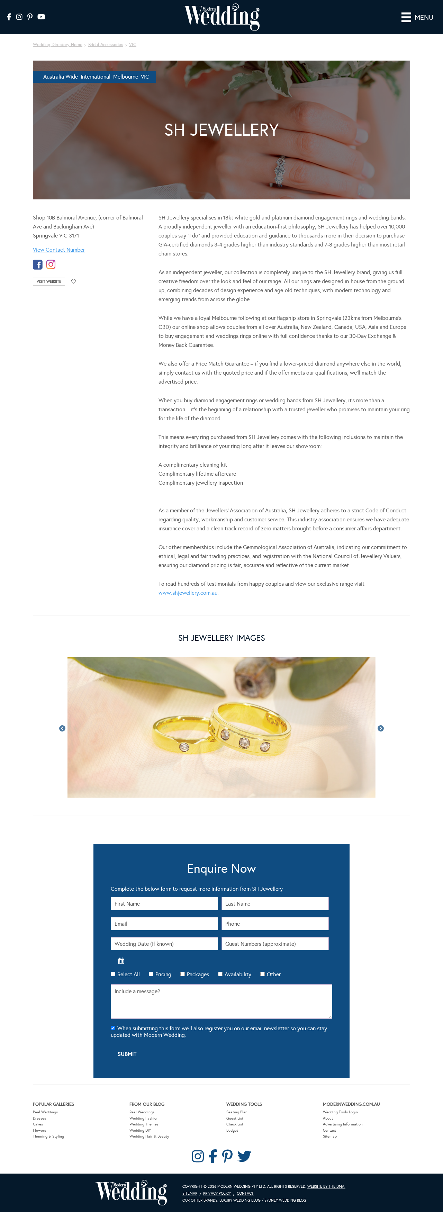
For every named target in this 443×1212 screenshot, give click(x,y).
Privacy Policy (217, 1193)
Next (380, 728)
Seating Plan (236, 1112)
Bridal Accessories (105, 44)
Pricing (163, 974)
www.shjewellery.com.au (188, 593)
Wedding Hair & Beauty (149, 1136)
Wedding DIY (140, 1130)
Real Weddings (45, 1112)
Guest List (234, 1118)
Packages (198, 974)
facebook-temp (38, 265)
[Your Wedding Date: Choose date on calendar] (121, 961)
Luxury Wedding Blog (240, 1200)
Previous (62, 728)
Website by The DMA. (326, 1186)
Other (274, 974)
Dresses (39, 1118)
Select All (128, 974)
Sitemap (330, 1136)
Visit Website (49, 281)
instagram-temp (51, 265)
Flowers (39, 1130)
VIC (132, 44)
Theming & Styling (48, 1136)
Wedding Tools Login (340, 1112)
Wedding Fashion (144, 1118)
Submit (127, 1054)
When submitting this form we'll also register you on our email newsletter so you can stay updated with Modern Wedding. (219, 1031)
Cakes (38, 1124)
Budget (232, 1130)
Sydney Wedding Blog (285, 1200)
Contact (329, 1130)
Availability (238, 974)
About (328, 1118)
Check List (234, 1124)
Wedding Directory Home (57, 44)
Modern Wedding (131, 1193)
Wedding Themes (144, 1124)
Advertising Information (343, 1124)
